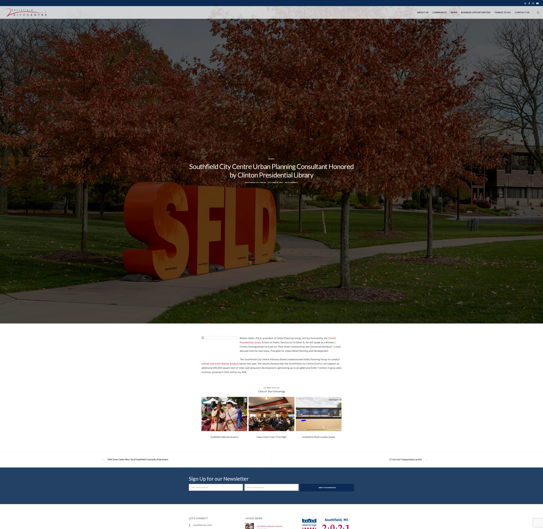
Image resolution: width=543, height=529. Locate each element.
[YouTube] (537, 3)
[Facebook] (529, 3)
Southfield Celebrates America (270, 526)
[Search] (536, 12)
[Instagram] (533, 3)
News (271, 159)
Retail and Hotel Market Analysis (221, 364)
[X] (525, 3)
